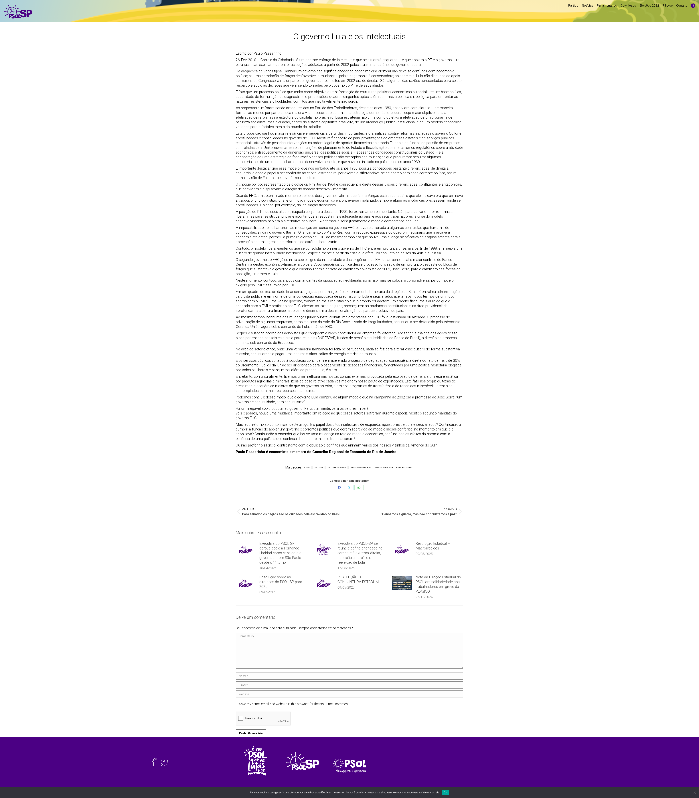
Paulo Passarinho (404, 467)
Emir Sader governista (336, 467)
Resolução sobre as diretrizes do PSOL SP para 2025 (280, 582)
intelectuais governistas (360, 467)
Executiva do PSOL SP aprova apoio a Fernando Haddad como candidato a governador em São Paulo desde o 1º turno (280, 553)
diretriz (307, 467)
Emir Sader (318, 467)
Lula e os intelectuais (383, 467)
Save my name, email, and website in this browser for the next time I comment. (294, 704)
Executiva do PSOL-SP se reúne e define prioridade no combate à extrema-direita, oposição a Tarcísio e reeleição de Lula (359, 553)
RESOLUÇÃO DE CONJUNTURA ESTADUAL (358, 579)
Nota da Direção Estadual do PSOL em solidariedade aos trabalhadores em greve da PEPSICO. (438, 584)
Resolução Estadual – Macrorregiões (433, 545)
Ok (445, 792)
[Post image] (246, 549)
